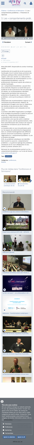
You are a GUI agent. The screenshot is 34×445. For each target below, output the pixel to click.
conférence (8, 156)
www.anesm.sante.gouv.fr (9, 153)
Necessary (8, 424)
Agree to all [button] (21, 437)
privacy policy (8, 420)
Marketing (8, 430)
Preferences (8, 427)
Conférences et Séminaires (16, 11)
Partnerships (9, 433)
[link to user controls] (31, 3)
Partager (6, 51)
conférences (12, 160)
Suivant (28, 42)
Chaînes (3, 11)
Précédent (7, 42)
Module (3, 162)
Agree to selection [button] (9, 437)
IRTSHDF (3, 58)
